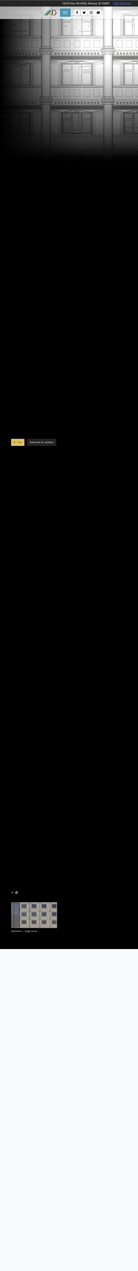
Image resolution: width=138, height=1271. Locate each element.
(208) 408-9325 (122, 3)
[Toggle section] (13, 892)
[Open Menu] (65, 12)
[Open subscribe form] (16, 892)
